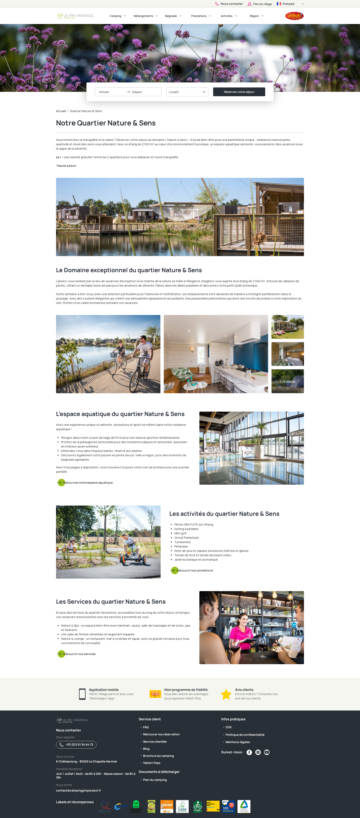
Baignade (171, 16)
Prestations (198, 16)
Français (289, 4)
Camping (115, 16)
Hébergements (143, 16)
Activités (226, 16)
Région (254, 16)
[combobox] (187, 91)
